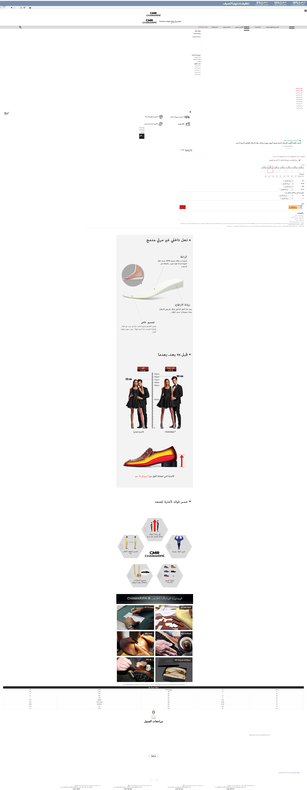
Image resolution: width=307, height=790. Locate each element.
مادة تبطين (302, 189)
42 (276, 176)
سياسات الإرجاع (129, 684)
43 (273, 176)
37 (295, 176)
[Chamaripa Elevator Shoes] (153, 14)
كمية (302, 203)
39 (288, 176)
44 (269, 176)
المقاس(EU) (302, 174)
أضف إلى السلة (183, 207)
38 (291, 176)
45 (265, 176)
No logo (302, 183)
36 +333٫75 (300, 176)
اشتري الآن (293, 207)
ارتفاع (303, 180)
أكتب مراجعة (289, 148)
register (298, 772)
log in (295, 772)
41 (280, 176)
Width (303, 186)
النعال (303, 195)
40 (284, 176)
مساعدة (14, 7)
